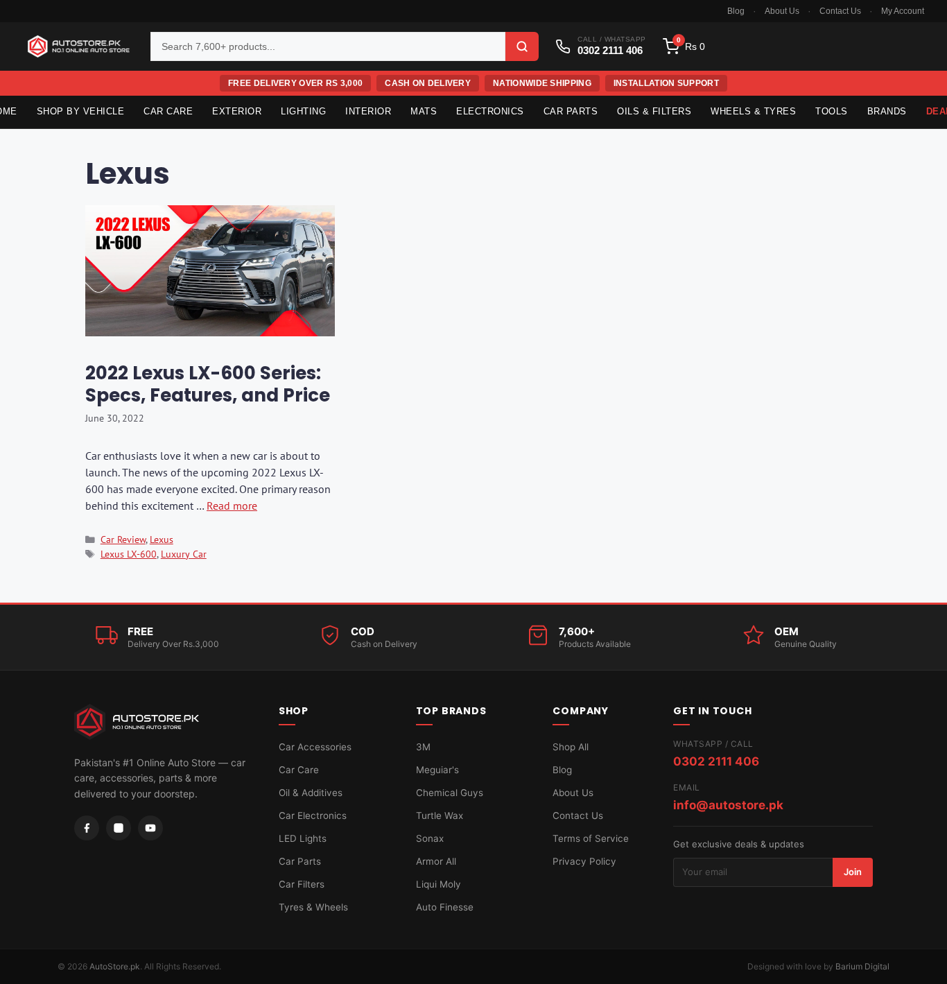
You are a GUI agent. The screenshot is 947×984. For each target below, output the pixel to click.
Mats (423, 111)
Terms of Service (591, 838)
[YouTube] (150, 827)
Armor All (436, 861)
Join (853, 871)
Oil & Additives (310, 792)
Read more (232, 505)
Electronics (490, 111)
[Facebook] (86, 827)
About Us (782, 11)
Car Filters (301, 884)
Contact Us (840, 11)
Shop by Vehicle (81, 111)
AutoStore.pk (114, 966)
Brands (887, 111)
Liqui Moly (438, 884)
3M (423, 746)
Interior (368, 111)
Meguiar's (437, 769)
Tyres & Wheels (313, 907)
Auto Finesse (445, 907)
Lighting (303, 111)
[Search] (522, 46)
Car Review (123, 539)
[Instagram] (118, 827)
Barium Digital (862, 966)
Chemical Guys (449, 792)
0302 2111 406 (716, 761)
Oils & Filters (654, 111)
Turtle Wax (439, 815)
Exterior (236, 111)
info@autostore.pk (728, 805)
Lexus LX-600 (129, 554)
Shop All (571, 746)
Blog (736, 11)
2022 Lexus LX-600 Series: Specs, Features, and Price (207, 384)
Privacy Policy (584, 861)
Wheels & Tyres (753, 111)
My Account (902, 11)
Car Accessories (315, 746)
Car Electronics (313, 815)
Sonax (430, 838)
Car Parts (571, 111)
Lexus (161, 539)
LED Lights (303, 838)
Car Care (168, 111)
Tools (831, 111)
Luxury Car (184, 554)
